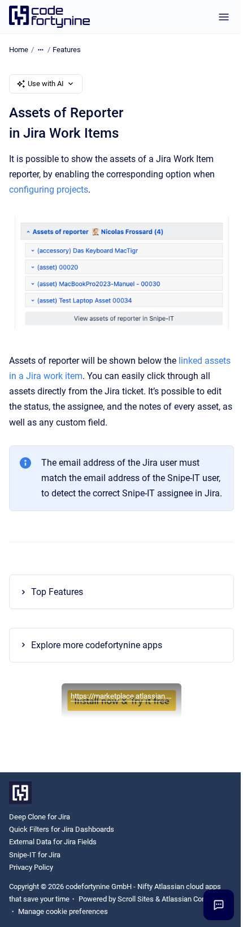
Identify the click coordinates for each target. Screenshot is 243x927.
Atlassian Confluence (43, 922)
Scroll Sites (136, 909)
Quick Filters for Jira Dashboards (61, 840)
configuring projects (48, 189)
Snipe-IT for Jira (34, 865)
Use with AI (46, 83)
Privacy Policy (31, 878)
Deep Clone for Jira (39, 828)
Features (67, 49)
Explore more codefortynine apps (96, 655)
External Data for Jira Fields (53, 853)
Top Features (57, 603)
